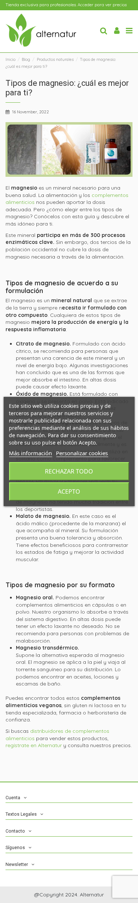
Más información (30, 453)
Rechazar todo (69, 471)
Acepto (69, 491)
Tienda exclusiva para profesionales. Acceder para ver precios (66, 4)
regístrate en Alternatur (34, 745)
